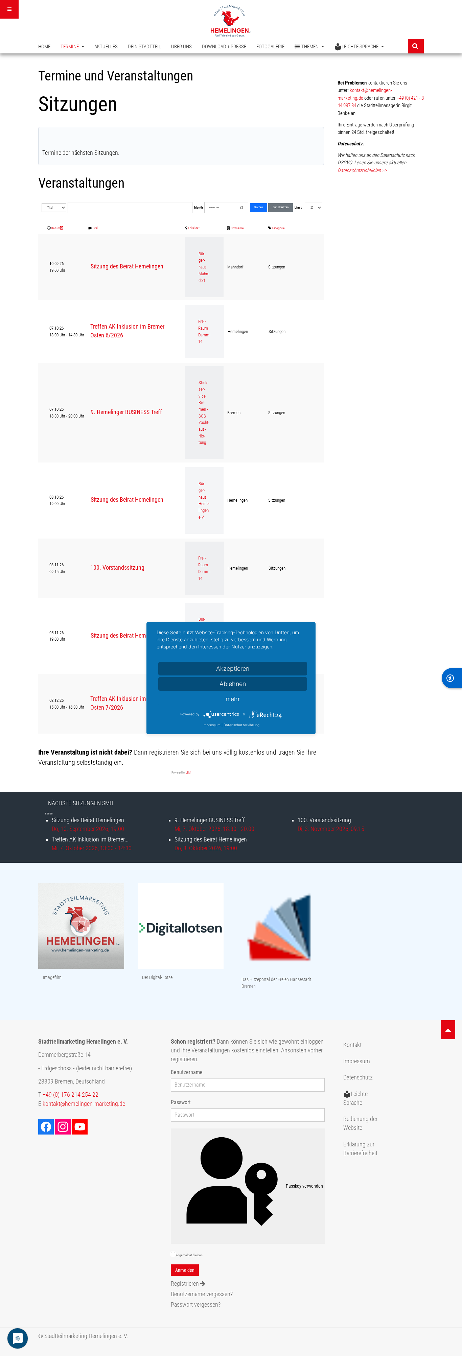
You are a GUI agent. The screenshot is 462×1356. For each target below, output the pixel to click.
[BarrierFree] (452, 678)
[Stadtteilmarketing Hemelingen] (231, 21)
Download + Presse (224, 47)
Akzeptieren (232, 668)
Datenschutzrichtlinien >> (362, 170)
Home (44, 47)
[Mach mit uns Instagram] (63, 1126)
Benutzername (187, 1072)
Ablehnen (233, 683)
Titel (95, 228)
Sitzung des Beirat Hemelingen (127, 266)
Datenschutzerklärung (241, 725)
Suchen (258, 207)
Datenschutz (358, 1077)
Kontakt (352, 1045)
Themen (310, 47)
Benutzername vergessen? (202, 1294)
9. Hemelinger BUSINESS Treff (126, 412)
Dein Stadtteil (144, 47)
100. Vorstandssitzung (117, 567)
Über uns (181, 47)
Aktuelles (106, 47)
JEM (188, 772)
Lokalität (194, 228)
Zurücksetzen (280, 207)
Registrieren (185, 1283)
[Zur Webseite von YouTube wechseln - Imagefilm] (81, 926)
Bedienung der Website (360, 1123)
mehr (233, 699)
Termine (70, 47)
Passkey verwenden (304, 1186)
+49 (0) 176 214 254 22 (70, 1094)
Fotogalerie (270, 47)
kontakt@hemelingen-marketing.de (84, 1103)
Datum (55, 228)
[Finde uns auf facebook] (46, 1126)
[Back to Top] (448, 1029)
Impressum (356, 1061)
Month (198, 207)
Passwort (181, 1102)
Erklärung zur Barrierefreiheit (360, 1149)
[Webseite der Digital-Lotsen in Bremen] (181, 926)
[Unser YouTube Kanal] (80, 1126)
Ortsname (237, 228)
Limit (298, 207)
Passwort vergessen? (196, 1304)
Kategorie (278, 228)
